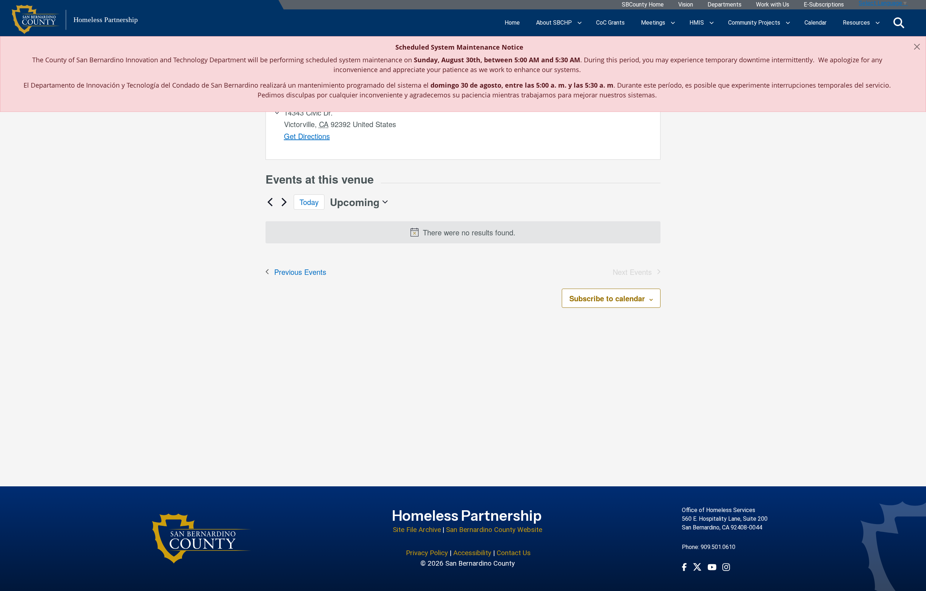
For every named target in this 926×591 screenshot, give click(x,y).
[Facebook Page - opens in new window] (684, 566)
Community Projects (754, 22)
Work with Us (772, 5)
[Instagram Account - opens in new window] (726, 566)
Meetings (653, 22)
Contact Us (514, 553)
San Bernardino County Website (494, 529)
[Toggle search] (899, 23)
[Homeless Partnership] (201, 538)
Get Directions (307, 136)
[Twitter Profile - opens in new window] (697, 566)
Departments (725, 5)
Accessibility (472, 553)
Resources (856, 22)
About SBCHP (554, 22)
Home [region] (512, 22)
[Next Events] (284, 202)
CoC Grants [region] (610, 22)
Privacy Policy (427, 553)
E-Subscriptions (824, 5)
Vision (685, 5)
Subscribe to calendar (607, 298)
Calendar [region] (815, 22)
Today (309, 202)
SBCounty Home (643, 5)
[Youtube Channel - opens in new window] (712, 566)
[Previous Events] (270, 202)
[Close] (917, 47)
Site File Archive (417, 529)
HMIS (696, 22)
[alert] (463, 232)
